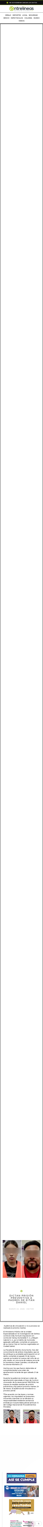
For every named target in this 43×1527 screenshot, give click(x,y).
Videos (21, 21)
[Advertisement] (21, 1448)
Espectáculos (17, 18)
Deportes (17, 15)
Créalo (8, 15)
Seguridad (33, 15)
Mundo (37, 18)
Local (24, 15)
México (6, 18)
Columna (28, 18)
